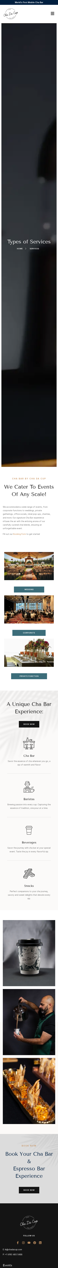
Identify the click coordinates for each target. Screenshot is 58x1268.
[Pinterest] (34, 1243)
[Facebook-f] (18, 1243)
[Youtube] (29, 1243)
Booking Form (19, 534)
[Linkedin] (40, 1243)
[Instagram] (23, 1243)
